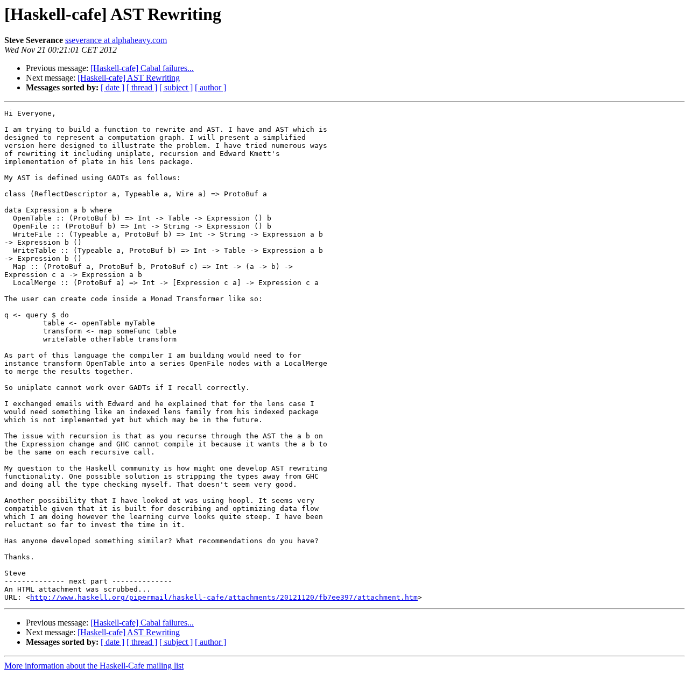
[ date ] (112, 87)
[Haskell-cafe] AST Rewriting (129, 77)
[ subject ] (176, 87)
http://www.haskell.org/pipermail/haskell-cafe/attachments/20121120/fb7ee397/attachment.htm (224, 597)
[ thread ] (141, 87)
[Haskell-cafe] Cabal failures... (142, 68)
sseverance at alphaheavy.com (116, 40)
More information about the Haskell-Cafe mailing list (94, 665)
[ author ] (210, 87)
